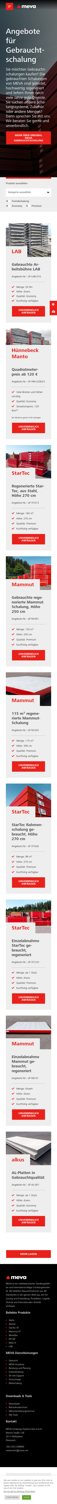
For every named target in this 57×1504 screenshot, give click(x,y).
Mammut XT (15, 1332)
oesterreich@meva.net (17, 1450)
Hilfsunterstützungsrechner (21, 1411)
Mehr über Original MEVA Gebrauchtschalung (28, 138)
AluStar (12, 1324)
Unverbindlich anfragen (28, 311)
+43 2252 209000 (15, 1447)
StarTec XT (14, 1328)
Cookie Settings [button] (12, 1497)
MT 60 (12, 1339)
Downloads (14, 1404)
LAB (11, 1346)
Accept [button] (26, 1497)
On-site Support (16, 1376)
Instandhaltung (16, 1372)
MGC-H (12, 1343)
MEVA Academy (16, 1364)
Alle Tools (13, 1415)
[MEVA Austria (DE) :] (26, 6)
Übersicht (13, 1361)
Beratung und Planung (20, 1368)
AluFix (11, 1320)
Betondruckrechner (18, 1407)
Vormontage (15, 1379)
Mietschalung (15, 1383)
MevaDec (13, 1335)
